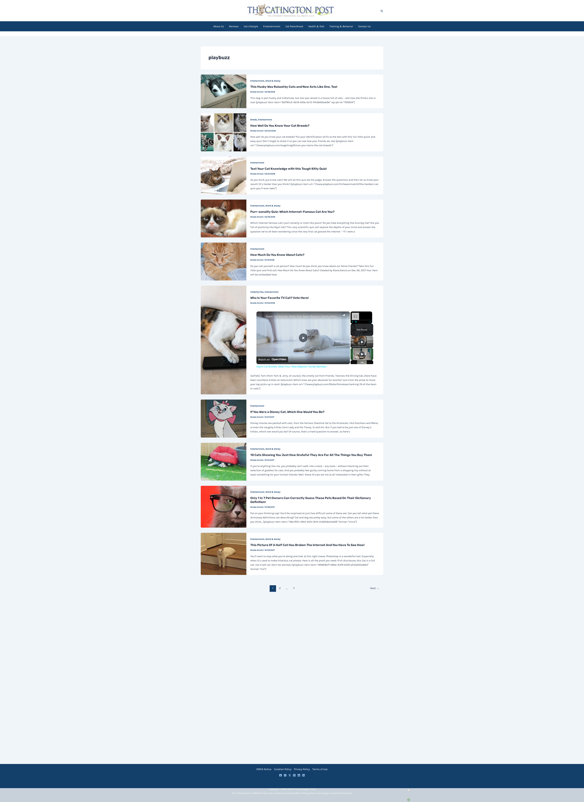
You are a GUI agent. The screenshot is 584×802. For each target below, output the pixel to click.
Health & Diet (316, 26)
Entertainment (271, 26)
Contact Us (364, 26)
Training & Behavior (341, 26)
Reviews (234, 26)
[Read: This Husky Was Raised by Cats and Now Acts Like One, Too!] (223, 91)
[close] (293, 790)
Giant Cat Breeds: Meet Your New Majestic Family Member (303, 316)
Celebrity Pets (256, 292)
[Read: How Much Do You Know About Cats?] (223, 261)
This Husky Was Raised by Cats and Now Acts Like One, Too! (293, 87)
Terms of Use (320, 769)
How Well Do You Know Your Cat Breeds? (279, 125)
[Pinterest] (294, 775)
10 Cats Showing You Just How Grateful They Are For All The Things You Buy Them (311, 455)
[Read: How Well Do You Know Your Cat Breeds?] (223, 132)
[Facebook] (280, 775)
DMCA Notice (263, 769)
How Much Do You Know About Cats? (277, 255)
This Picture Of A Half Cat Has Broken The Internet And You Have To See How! (307, 545)
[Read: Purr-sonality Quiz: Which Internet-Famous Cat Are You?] (223, 218)
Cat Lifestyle (251, 26)
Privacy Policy (302, 769)
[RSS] (303, 775)
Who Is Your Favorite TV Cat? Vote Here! (279, 298)
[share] (344, 315)
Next (374, 588)
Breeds (253, 119)
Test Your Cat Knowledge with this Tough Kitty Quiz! (288, 168)
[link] (261, 316)
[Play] (352, 322)
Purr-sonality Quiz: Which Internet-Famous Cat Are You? (292, 212)
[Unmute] (356, 322)
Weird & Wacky (272, 81)
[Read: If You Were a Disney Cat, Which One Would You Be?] (223, 418)
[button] (382, 10)
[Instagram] (285, 775)
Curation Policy (282, 769)
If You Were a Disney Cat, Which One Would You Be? (287, 412)
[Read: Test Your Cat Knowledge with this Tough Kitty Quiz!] (223, 175)
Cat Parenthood (294, 26)
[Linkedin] (298, 775)
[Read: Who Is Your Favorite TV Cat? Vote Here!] (223, 339)
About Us (218, 26)
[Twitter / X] (289, 775)
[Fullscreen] (370, 322)
